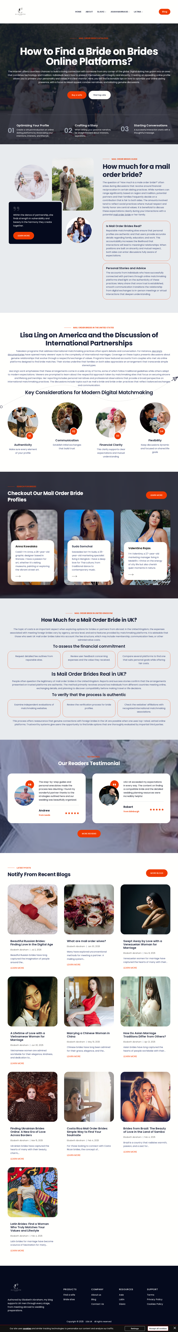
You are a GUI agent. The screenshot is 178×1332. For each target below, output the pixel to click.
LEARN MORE (24, 235)
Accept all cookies (158, 1328)
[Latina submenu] (142, 11)
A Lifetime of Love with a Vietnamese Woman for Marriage (27, 1036)
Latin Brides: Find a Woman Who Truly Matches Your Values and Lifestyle (29, 1227)
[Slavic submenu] (105, 11)
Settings (135, 1328)
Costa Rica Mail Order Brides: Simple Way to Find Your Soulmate (87, 1132)
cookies (27, 1328)
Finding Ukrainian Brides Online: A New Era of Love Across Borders (28, 1132)
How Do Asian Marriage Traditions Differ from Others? (144, 1034)
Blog (164, 11)
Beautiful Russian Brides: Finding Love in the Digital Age (31, 942)
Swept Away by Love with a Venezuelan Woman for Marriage (142, 944)
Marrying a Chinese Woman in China (88, 1034)
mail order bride (122, 214)
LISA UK (89, 1321)
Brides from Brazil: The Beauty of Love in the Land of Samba (144, 1130)
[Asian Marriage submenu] (128, 11)
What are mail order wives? (86, 941)
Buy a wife (77, 95)
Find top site (99, 95)
